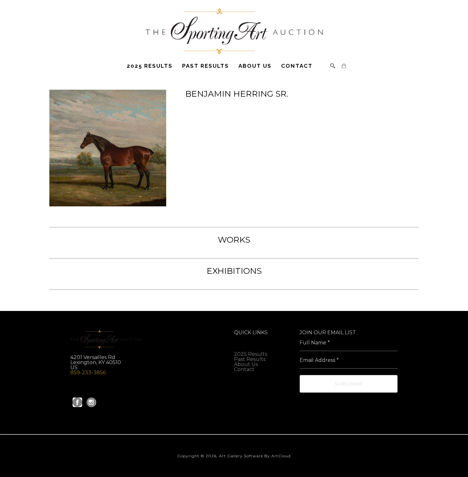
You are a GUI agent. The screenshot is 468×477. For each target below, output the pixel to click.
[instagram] (91, 402)
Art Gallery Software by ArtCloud (255, 455)
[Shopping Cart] (344, 65)
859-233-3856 (88, 373)
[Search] (332, 65)
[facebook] (77, 402)
